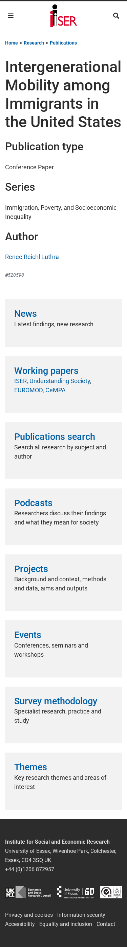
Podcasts (33, 503)
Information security (81, 915)
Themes (30, 767)
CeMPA (55, 390)
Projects (31, 569)
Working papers (46, 370)
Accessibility (20, 924)
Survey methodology (55, 701)
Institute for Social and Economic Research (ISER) (63, 16)
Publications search (54, 436)
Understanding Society (59, 380)
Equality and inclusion (65, 924)
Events (27, 635)
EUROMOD (28, 390)
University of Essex (75, 892)
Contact (106, 924)
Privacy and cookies (29, 915)
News (25, 313)
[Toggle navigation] (11, 16)
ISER (20, 380)
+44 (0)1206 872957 (29, 869)
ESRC (28, 892)
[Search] (116, 16)
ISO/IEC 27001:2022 (111, 892)
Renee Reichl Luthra (32, 256)
